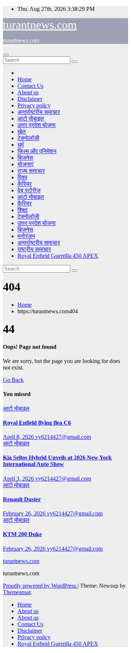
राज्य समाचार (31, 171)
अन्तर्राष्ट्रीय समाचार (38, 112)
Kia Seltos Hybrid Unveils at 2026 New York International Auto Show (57, 460)
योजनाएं (25, 164)
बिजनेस (25, 158)
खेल (21, 131)
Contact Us (30, 86)
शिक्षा (22, 210)
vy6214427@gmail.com (63, 437)
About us (28, 92)
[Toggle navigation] (6, 55)
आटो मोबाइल (30, 118)
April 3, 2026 (19, 479)
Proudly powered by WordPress (40, 586)
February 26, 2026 (25, 513)
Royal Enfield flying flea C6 (37, 423)
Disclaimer (29, 99)
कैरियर (24, 184)
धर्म (20, 145)
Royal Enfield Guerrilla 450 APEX (57, 256)
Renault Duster (22, 499)
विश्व (22, 177)
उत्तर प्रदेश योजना (36, 125)
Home (24, 79)
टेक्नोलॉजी (28, 138)
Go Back (13, 380)
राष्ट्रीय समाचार (34, 249)
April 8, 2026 (19, 437)
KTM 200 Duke (22, 534)
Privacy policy (34, 105)
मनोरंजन (26, 236)
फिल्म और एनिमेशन (36, 151)
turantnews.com (40, 24)
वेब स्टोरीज (28, 190)
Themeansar (17, 592)
